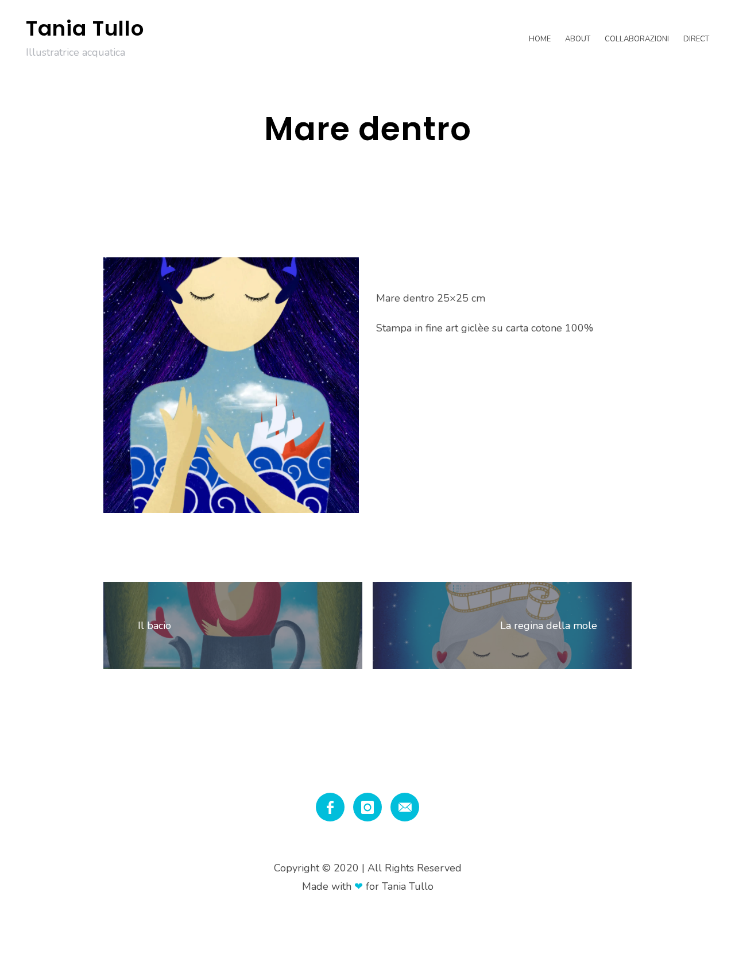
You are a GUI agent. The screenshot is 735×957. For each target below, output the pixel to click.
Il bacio (154, 625)
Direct (696, 39)
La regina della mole (548, 625)
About (577, 39)
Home (540, 39)
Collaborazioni (637, 39)
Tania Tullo (85, 28)
